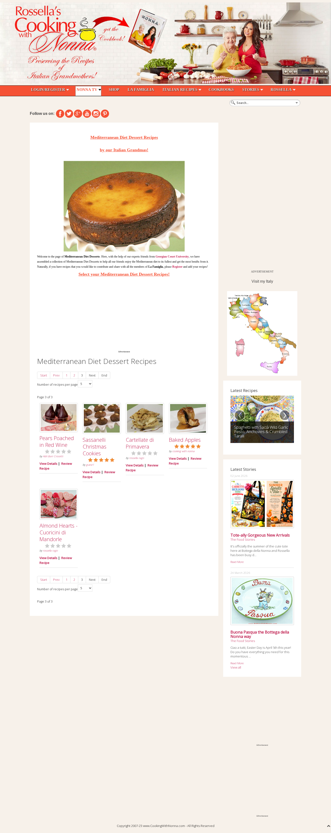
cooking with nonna (183, 451)
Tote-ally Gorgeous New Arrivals (260, 535)
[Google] (78, 114)
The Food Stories (242, 539)
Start (43, 375)
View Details (48, 463)
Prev (56, 375)
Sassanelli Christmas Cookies (94, 446)
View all (235, 667)
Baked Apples (185, 439)
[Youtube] (87, 114)
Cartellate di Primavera (140, 443)
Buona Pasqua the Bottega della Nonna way (259, 634)
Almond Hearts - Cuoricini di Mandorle (58, 532)
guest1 (90, 464)
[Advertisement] (124, 313)
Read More (237, 562)
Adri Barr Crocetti (53, 456)
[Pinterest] (105, 114)
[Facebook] (60, 114)
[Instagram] (96, 114)
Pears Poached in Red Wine (56, 441)
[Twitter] (69, 114)
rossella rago (136, 458)
